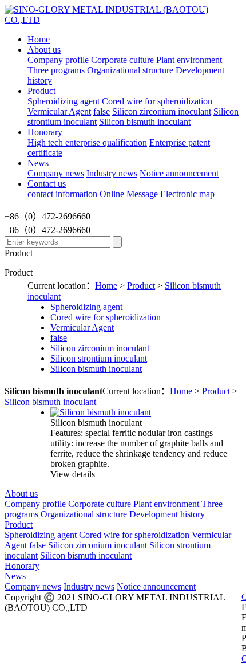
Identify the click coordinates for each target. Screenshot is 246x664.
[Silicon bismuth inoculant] (100, 412)
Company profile (58, 60)
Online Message (129, 194)
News (38, 163)
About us (44, 49)
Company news (55, 173)
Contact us (46, 183)
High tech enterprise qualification (87, 142)
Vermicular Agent (59, 111)
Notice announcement (179, 173)
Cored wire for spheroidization (157, 101)
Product (41, 91)
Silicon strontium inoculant (98, 358)
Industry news (111, 173)
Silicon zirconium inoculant (161, 111)
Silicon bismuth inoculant (145, 122)
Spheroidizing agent (63, 101)
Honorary (44, 132)
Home (38, 39)
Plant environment (189, 60)
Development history (167, 514)
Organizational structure (130, 70)
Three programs (56, 70)
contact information (62, 194)
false (101, 111)
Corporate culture (122, 60)
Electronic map (187, 194)
